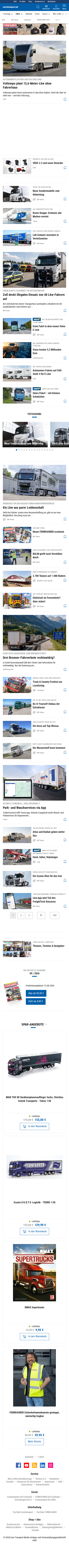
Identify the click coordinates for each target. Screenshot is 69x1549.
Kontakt (9, 1481)
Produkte (22, 1)
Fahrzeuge (6, 14)
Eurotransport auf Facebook (19, 1497)
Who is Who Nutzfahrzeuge (20, 1479)
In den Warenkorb (37, 1126)
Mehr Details (34, 1441)
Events (37, 14)
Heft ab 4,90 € (35, 1001)
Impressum (49, 1481)
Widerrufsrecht (53, 1524)
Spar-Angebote (33, 1024)
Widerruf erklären (13, 1527)
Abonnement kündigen (33, 1524)
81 (41, 915)
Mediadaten (52, 1)
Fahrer (18, 14)
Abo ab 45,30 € (36, 993)
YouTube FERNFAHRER (46, 1512)
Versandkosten (31, 1527)
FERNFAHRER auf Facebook (47, 1497)
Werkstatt (29, 14)
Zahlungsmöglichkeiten (52, 1527)
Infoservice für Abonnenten (29, 1481)
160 (54, 915)
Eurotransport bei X (23, 1499)
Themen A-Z (40, 1479)
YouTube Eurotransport (23, 1512)
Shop (30, 1)
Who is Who (57, 14)
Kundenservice (40, 1)
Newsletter (54, 1479)
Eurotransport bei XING (45, 1499)
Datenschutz (26, 1484)
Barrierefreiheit (42, 1484)
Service (44, 14)
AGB (60, 1481)
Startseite (29, 1457)
